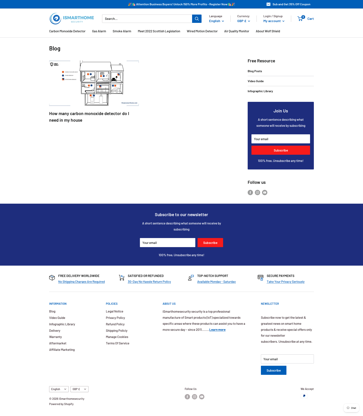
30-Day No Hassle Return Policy (149, 281)
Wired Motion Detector (202, 31)
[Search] (197, 18)
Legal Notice (114, 311)
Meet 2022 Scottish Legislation (159, 31)
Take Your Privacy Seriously (286, 281)
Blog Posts (255, 71)
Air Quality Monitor (236, 31)
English (55, 389)
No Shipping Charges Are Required (81, 281)
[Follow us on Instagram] (257, 192)
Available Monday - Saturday (216, 281)
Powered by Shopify (61, 404)
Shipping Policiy (116, 330)
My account (272, 21)
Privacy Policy (115, 317)
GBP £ (76, 389)
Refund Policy (115, 324)
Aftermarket (57, 343)
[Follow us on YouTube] (264, 192)
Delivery (54, 330)
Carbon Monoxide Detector (67, 31)
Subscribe (281, 150)
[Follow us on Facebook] (250, 192)
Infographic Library (260, 91)
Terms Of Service (117, 343)
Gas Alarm (99, 31)
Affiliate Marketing (62, 349)
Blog (52, 311)
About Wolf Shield (268, 31)
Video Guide (256, 81)
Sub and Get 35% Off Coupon (291, 4)
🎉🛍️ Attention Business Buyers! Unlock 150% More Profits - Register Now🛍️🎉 (181, 4)
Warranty (55, 337)
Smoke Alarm (122, 31)
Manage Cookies (117, 337)
